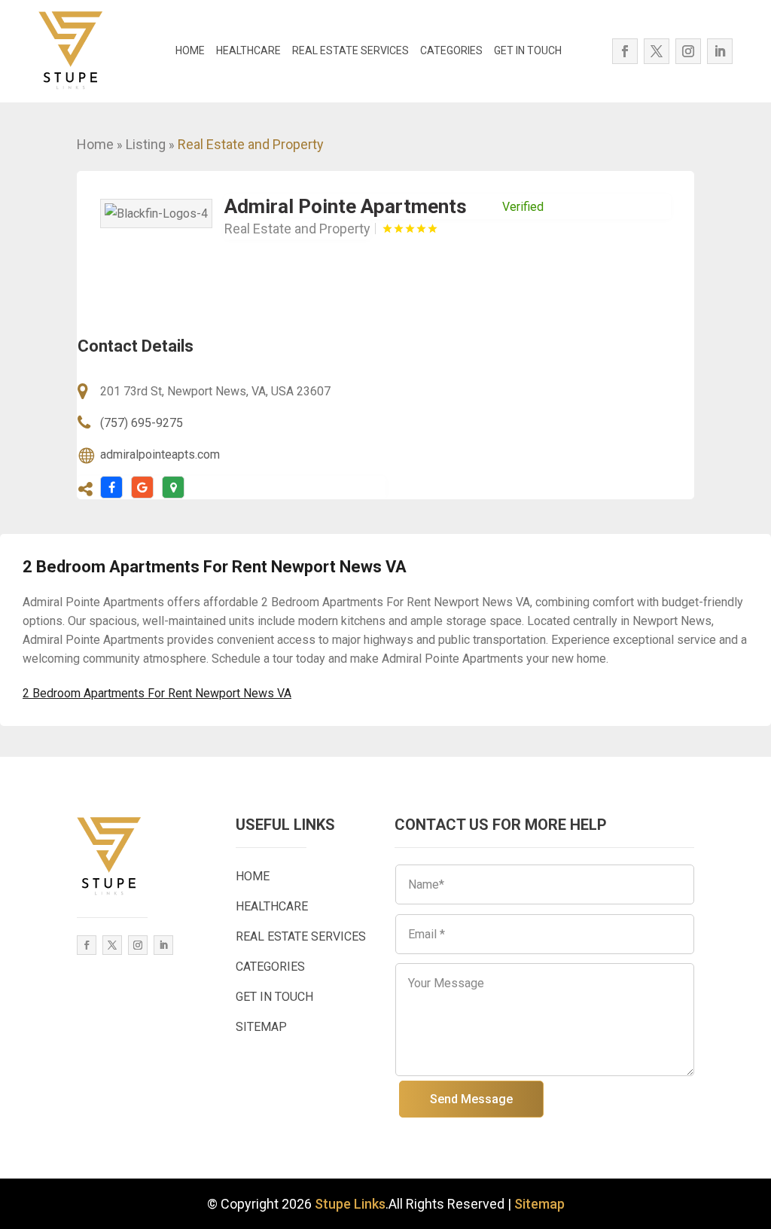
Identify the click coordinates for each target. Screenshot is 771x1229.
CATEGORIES (451, 50)
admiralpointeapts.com (160, 454)
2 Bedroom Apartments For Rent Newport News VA (157, 693)
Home (95, 144)
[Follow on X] (656, 51)
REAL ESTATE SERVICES (350, 50)
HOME (190, 50)
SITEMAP (261, 1027)
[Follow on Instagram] (688, 51)
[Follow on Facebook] (625, 51)
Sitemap (539, 1204)
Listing (146, 144)
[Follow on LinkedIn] (720, 51)
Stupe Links (350, 1204)
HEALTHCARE (248, 50)
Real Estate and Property (251, 144)
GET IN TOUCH (528, 50)
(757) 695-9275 (141, 423)
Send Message (471, 1099)
